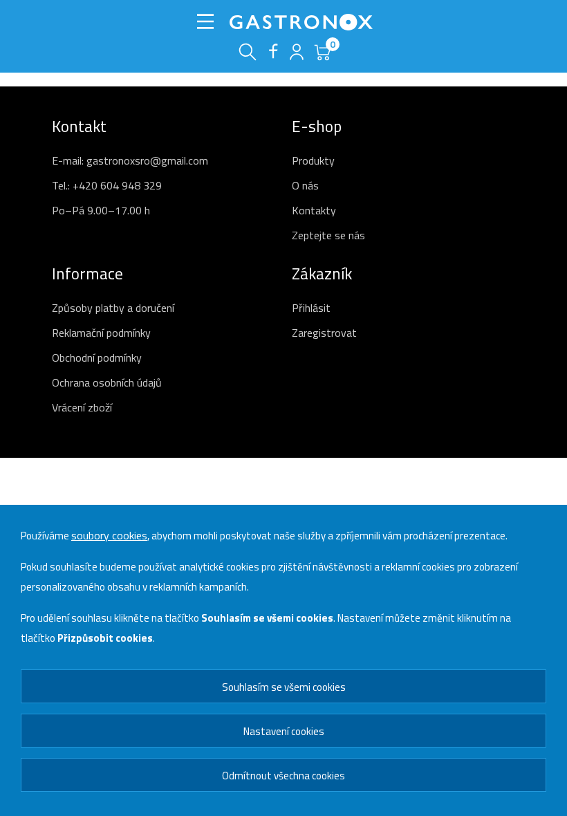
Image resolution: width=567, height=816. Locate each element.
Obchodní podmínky (97, 357)
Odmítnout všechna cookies (283, 775)
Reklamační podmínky (101, 332)
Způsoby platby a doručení (113, 307)
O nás (305, 185)
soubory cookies (109, 535)
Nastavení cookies (283, 731)
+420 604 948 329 (117, 185)
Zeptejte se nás (328, 235)
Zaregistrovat (324, 332)
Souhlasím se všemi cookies (284, 687)
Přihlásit (311, 307)
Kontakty (314, 210)
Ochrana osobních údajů (107, 382)
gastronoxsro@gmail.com (147, 160)
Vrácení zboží (82, 407)
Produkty (313, 160)
